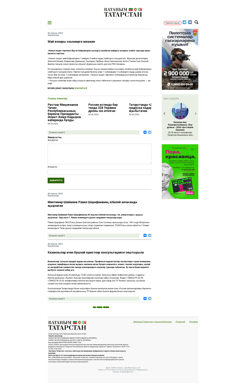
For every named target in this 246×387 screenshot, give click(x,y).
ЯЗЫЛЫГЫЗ (80, 88)
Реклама (193, 322)
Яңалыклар (53, 35)
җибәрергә (56, 180)
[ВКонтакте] (145, 132)
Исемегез (52, 167)
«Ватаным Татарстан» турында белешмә (152, 322)
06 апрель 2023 (55, 33)
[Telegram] (149, 132)
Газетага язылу (172, 23)
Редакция (180, 322)
